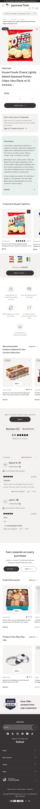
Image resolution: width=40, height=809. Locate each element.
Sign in (20, 419)
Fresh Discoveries (11, 580)
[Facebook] (8, 734)
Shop (4, 751)
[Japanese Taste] (17, 5)
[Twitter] (13, 734)
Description (9, 141)
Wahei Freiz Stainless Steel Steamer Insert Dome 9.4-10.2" (16, 681)
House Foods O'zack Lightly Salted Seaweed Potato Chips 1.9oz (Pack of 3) (16, 245)
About (5, 765)
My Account (7, 758)
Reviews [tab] (13, 429)
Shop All (32, 346)
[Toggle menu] (3, 5)
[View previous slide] (29, 61)
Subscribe (34, 727)
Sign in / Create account (14, 128)
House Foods (6, 68)
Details (7, 189)
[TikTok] (32, 734)
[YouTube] (27, 734)
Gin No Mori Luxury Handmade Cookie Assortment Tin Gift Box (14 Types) (16, 621)
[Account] (29, 8)
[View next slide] (36, 61)
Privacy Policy (21, 789)
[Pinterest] (22, 734)
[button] (8, 85)
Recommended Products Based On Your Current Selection (14, 349)
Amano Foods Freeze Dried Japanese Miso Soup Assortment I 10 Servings (16, 394)
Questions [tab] (28, 429)
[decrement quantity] (7, 99)
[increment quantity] (32, 99)
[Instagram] (17, 734)
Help (4, 772)
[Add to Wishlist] (37, 29)
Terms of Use (11, 789)
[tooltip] (13, 526)
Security (30, 789)
